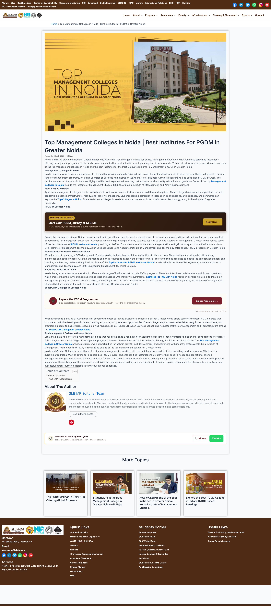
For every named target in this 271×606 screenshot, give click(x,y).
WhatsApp (216, 438)
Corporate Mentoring (69, 3)
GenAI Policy (76, 571)
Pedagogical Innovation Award (41, 6)
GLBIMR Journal (107, 3)
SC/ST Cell (144, 558)
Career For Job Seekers (218, 541)
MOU (72, 575)
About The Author (56, 375)
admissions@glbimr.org (13, 550)
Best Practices (24, 3)
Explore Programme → (207, 301)
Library (139, 3)
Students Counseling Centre (152, 562)
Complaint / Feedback (80, 558)
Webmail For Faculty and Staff (221, 536)
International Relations (156, 3)
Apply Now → (212, 222)
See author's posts (83, 413)
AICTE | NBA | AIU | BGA (81, 541)
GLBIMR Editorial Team (62, 379)
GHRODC (122, 3)
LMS (171, 3)
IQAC (131, 3)
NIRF (178, 3)
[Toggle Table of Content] (73, 371)
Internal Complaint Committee (153, 554)
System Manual (77, 567)
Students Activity (147, 536)
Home (127, 15)
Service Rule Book (79, 562)
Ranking (186, 3)
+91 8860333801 (10, 541)
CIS (84, 3)
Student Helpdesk (147, 532)
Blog (13, 3)
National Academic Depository (85, 536)
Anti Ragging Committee (150, 567)
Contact (259, 15)
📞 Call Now (200, 438)
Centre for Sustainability (45, 3)
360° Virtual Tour (147, 541)
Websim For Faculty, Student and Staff (225, 532)
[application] (141, 15)
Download (93, 3)
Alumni (5, 3)
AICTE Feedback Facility (13, 6)
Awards (74, 545)
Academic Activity (79, 532)
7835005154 (25, 541)
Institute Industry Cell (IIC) (152, 545)
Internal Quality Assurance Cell (154, 549)
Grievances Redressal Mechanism (86, 554)
